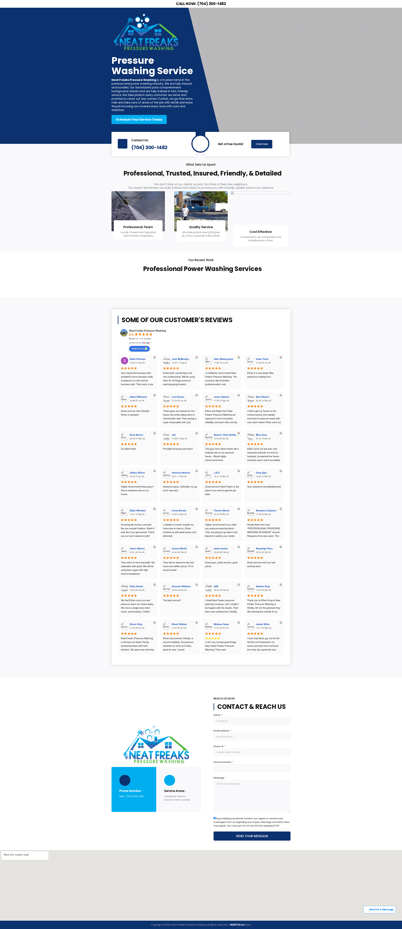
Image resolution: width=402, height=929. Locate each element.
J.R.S (216, 472)
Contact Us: (140, 140)
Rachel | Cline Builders (226, 434)
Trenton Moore (222, 510)
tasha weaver (221, 548)
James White (263, 624)
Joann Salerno (221, 396)
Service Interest (223, 762)
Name (217, 715)
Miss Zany (261, 434)
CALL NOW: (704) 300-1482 (201, 3)
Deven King (136, 624)
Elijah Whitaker (138, 510)
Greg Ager (261, 472)
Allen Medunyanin (223, 358)
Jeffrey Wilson (137, 472)
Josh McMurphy (180, 358)
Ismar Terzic (262, 358)
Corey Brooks (179, 510)
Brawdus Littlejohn (266, 510)
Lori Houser (178, 396)
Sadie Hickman (138, 358)
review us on (137, 348)
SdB (216, 586)
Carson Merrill (179, 548)
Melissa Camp (221, 624)
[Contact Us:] (122, 144)
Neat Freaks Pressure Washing (147, 330)
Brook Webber (179, 624)
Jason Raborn (137, 548)
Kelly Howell (136, 586)
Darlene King (263, 586)
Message (219, 777)
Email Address (222, 730)
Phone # (219, 746)
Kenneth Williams (181, 586)
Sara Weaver (262, 396)
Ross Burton (136, 434)
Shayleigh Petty (264, 548)
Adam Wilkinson (138, 396)
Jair (174, 434)
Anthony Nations (181, 472)
